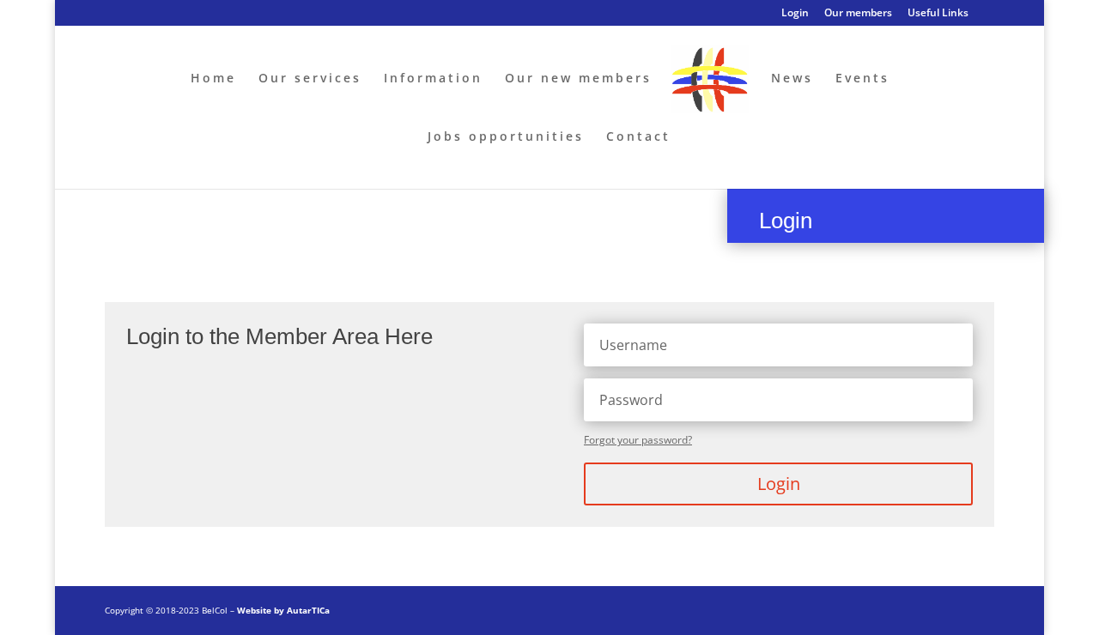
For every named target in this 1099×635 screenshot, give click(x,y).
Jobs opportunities (506, 137)
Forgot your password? (638, 439)
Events (862, 79)
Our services (309, 79)
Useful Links (938, 14)
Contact (638, 137)
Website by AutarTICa (283, 610)
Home (213, 79)
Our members (858, 14)
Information (433, 79)
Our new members (578, 79)
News (792, 79)
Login (795, 14)
